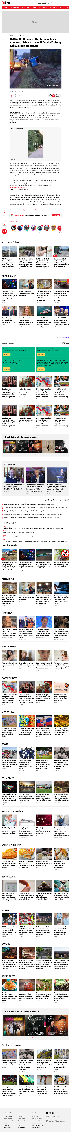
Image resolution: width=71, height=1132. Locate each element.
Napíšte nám (6, 1125)
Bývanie (6, 943)
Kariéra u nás (6, 1123)
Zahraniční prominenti (7, 637)
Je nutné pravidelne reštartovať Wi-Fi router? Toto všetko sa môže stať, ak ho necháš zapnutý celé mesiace (9, 897)
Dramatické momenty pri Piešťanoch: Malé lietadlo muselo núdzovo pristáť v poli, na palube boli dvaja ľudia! (36, 507)
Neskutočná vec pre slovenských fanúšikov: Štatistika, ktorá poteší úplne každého (26, 392)
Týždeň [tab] (66, 500)
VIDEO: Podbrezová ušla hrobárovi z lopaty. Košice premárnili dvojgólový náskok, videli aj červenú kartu (9, 930)
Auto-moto (8, 777)
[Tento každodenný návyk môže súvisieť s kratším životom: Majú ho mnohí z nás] (27, 655)
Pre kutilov (8, 976)
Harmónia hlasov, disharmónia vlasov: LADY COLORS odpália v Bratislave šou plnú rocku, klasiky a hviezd (9, 393)
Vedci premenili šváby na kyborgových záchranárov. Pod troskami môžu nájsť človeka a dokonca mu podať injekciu (44, 897)
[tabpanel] (35, 510)
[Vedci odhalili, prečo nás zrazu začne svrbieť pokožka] (9, 655)
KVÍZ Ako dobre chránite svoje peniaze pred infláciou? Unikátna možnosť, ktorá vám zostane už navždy (43, 393)
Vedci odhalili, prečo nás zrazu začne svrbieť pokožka (18, 532)
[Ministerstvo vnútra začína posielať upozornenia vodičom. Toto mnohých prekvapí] (44, 787)
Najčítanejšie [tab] (50, 500)
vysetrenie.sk (22, 670)
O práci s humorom (23, 837)
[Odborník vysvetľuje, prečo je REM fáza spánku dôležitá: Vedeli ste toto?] (14, 475)
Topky (18, 35)
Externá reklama (21, 1118)
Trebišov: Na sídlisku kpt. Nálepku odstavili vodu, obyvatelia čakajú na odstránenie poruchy (61, 565)
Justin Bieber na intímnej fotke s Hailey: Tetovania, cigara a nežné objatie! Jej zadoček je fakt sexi (61, 633)
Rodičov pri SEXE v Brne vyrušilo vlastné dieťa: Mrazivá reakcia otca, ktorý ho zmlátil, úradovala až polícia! (43, 263)
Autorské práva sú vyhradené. (52, 1118)
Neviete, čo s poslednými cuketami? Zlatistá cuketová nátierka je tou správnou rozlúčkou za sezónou (9, 996)
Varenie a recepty (11, 845)
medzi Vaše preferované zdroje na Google (30, 215)
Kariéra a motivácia (13, 811)
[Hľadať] (63, 7)
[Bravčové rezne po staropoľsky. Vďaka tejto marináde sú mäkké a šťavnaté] (9, 854)
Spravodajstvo (35, 1116)
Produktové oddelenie (37, 1118)
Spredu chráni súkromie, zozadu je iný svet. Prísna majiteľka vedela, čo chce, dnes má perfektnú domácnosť (44, 964)
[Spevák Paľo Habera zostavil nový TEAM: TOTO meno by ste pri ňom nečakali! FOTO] (44, 622)
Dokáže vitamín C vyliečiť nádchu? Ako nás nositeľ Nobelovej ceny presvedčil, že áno (26, 896)
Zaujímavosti (43, 7)
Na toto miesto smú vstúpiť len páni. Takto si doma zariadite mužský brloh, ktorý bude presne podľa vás (9, 964)
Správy (48, 493)
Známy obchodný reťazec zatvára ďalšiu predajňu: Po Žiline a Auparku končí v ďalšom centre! (31, 511)
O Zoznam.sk (7, 1113)
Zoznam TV (9, 464)
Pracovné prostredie (58, 837)
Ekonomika (54, 7)
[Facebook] (47, 1113)
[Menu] (67, 7)
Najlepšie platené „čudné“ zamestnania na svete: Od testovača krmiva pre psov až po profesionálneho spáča (26, 832)
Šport (34, 7)
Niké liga (38, 770)
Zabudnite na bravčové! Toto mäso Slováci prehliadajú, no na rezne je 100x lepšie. (26, 864)
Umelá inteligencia (58, 901)
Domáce (5, 7)
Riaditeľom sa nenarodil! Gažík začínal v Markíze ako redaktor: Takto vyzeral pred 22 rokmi (35, 487)
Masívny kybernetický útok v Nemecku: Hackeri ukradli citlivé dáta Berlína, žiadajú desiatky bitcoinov (61, 599)
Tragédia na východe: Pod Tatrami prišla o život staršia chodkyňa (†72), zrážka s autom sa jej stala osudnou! (61, 263)
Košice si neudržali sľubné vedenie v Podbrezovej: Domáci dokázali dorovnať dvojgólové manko (43, 764)
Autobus (44, 210)
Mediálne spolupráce (40, 835)
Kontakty (34, 1113)
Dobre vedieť (4, 398)
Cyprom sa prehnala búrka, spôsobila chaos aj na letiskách (20, 537)
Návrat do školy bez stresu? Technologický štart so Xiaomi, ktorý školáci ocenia (60, 697)
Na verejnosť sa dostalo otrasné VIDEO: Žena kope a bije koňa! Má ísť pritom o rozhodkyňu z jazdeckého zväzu (43, 599)
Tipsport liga (56, 770)
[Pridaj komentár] (4, 213)
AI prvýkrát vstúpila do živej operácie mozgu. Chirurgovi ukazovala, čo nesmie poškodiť (61, 896)
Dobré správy (9, 678)
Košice (55, 570)
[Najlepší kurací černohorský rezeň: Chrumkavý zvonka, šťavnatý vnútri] (61, 854)
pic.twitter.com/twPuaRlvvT (18, 187)
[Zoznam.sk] (50, 1122)
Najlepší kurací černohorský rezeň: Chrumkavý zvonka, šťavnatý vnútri (60, 864)
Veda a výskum (22, 901)
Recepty (3, 1002)
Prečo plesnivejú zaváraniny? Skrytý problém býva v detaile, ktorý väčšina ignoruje (26, 996)
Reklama (20, 1113)
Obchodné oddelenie (37, 1121)
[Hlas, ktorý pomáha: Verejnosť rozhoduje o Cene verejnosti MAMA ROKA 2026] (44, 820)
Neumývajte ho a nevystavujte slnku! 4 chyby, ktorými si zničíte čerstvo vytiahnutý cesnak (61, 996)
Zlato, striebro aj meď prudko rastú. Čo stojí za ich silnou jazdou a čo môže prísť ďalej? (61, 731)
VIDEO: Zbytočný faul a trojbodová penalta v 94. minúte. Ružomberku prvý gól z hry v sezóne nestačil (26, 930)
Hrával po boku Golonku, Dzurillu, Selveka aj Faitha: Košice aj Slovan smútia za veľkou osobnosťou (61, 764)
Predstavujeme (57, 802)
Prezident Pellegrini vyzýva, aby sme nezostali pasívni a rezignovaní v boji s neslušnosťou (56, 487)
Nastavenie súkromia (8, 1121)
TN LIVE (5, 910)
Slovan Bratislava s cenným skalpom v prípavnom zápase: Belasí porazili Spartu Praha (25, 764)
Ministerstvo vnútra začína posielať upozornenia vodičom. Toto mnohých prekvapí (43, 797)
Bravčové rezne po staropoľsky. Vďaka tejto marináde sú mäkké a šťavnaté (9, 864)
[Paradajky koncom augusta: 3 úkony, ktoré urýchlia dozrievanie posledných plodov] (44, 985)
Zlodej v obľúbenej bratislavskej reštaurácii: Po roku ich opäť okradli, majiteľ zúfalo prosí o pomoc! (33, 514)
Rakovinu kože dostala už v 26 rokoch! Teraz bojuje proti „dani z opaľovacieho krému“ (44, 666)
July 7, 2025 (30, 189)
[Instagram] (50, 1113)
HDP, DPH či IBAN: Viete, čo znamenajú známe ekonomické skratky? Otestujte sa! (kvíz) (26, 731)
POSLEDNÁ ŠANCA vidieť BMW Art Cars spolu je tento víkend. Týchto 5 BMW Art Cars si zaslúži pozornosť (9, 798)
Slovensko (21, 770)
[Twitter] (53, 1113)
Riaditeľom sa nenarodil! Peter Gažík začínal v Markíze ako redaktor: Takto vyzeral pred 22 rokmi (26, 633)
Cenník (19, 1123)
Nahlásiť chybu (13, 221)
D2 (35, 210)
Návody (3, 903)
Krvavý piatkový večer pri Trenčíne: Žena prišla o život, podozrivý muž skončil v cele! (29, 504)
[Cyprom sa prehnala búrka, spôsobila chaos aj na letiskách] (27, 588)
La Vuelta (4, 768)
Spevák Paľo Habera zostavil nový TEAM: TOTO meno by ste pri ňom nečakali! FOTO (43, 632)
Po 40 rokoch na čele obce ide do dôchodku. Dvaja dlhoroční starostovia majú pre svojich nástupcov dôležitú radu (60, 930)
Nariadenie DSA (7, 1127)
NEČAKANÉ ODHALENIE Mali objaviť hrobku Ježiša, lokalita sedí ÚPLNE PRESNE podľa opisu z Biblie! (33, 528)
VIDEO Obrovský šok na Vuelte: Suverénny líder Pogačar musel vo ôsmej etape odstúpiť (9, 763)
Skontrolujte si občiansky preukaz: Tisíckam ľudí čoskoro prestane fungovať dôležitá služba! (9, 732)
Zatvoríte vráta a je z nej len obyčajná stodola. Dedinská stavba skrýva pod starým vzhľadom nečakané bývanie (61, 964)
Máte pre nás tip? (36, 1127)
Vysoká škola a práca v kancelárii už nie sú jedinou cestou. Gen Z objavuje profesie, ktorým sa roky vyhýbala (61, 832)
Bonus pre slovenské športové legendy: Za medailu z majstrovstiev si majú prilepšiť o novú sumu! (43, 732)
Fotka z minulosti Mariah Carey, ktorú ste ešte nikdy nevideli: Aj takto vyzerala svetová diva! (9, 632)
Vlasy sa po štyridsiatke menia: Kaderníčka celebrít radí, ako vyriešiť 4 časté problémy (61, 666)
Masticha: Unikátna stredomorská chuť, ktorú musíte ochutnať (44, 863)
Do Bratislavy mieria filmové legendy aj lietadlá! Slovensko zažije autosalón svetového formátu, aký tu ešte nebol (61, 393)
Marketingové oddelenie (37, 1125)
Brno (39, 210)
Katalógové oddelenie (37, 1123)
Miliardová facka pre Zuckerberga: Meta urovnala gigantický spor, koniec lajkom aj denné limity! (32, 517)
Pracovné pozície (8, 344)
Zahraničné (15, 7)
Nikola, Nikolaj (42, 3)
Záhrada (38, 1000)
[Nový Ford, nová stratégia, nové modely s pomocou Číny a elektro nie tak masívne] (27, 787)
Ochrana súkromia (7, 1118)
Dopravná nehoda (28, 210)
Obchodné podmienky (23, 1121)
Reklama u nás (21, 1116)
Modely (20, 802)
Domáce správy (10, 545)
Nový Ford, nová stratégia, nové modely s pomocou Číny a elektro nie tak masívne (26, 797)
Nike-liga (4, 936)
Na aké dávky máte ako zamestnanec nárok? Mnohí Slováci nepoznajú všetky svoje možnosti (9, 831)
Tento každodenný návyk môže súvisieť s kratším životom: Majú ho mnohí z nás (26, 666)
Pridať (57, 215)
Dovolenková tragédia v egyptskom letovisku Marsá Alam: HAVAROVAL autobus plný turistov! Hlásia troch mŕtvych (26, 263)
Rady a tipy (38, 867)
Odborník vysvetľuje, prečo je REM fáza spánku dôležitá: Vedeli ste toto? (14, 486)
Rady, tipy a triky (5, 835)
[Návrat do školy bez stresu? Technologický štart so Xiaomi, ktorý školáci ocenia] (61, 687)
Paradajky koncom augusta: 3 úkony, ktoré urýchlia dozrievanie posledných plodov (43, 996)
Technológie (9, 876)
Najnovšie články (9, 523)
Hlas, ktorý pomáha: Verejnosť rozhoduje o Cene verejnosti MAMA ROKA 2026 (43, 831)
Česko (20, 210)
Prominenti (25, 7)
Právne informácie (7, 1116)
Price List (20, 1125)
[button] (53, 95)
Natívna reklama (21, 1127)
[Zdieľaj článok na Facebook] (4, 219)
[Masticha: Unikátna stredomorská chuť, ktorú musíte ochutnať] (44, 854)
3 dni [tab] (59, 500)
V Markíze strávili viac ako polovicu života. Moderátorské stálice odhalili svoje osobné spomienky (43, 930)
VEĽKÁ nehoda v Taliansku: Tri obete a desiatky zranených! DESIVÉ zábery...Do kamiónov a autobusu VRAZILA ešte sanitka (8, 263)
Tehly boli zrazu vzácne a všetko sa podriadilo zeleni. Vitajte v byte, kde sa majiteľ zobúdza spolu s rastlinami (27, 964)
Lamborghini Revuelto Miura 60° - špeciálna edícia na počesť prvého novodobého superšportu (61, 797)
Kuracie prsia (56, 869)
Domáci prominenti (23, 639)
